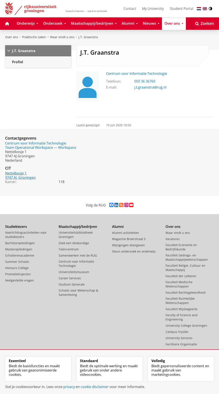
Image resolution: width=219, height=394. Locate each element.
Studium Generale (72, 284)
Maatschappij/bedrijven (78, 226)
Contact (129, 8)
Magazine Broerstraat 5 (129, 239)
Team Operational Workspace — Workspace (40, 147)
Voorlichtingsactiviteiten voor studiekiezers (26, 234)
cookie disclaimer (95, 387)
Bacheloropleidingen (20, 243)
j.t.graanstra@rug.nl (150, 87)
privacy (69, 387)
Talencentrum (69, 249)
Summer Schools (17, 262)
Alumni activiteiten (125, 233)
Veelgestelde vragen (19, 280)
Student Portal (181, 8)
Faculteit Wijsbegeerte (181, 309)
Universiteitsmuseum (74, 272)
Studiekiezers (16, 226)
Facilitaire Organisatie (181, 344)
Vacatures (173, 239)
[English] (205, 8)
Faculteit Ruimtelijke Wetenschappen (180, 300)
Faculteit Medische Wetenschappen (179, 284)
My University (153, 8)
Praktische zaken (34, 37)
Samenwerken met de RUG (78, 255)
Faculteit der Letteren (181, 276)
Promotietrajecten (18, 274)
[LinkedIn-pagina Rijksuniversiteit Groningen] (116, 205)
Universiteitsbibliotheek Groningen (76, 234)
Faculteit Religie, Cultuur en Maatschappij (185, 267)
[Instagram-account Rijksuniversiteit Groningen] (126, 205)
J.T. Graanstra (88, 37)
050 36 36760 (144, 81)
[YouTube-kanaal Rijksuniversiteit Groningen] (131, 205)
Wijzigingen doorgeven (128, 245)
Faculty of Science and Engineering (181, 317)
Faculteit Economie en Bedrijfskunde (181, 247)
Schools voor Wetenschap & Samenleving (78, 292)
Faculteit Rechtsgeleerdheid (186, 292)
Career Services (70, 278)
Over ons (11, 37)
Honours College (17, 268)
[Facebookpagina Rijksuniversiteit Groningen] (111, 205)
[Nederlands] (199, 8)
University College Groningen (186, 325)
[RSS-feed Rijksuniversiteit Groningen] (121, 205)
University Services (179, 338)
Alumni (118, 226)
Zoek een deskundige (74, 243)
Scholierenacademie (19, 255)
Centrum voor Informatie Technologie (136, 73)
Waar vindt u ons (62, 37)
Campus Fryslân (177, 332)
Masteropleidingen (18, 249)
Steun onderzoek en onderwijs (134, 251)
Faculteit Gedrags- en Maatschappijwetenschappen (187, 257)
